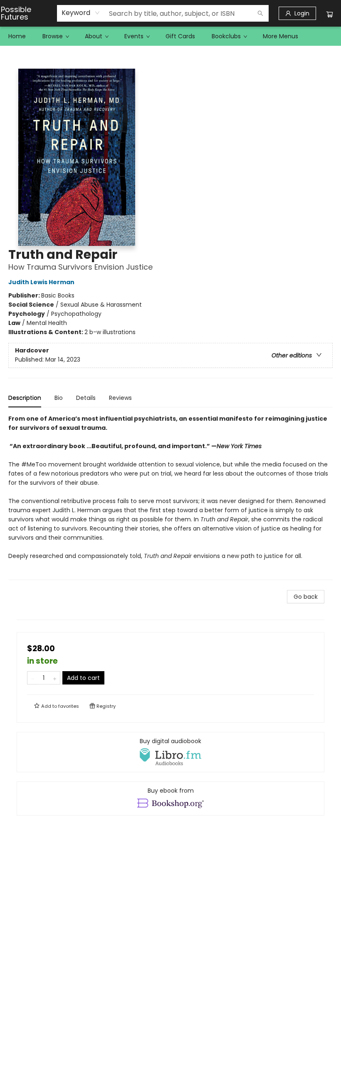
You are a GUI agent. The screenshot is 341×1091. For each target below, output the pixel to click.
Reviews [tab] (120, 398)
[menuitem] (17, 36)
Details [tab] (86, 398)
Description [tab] (24, 398)
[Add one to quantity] (54, 677)
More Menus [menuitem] (280, 36)
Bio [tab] (58, 398)
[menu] (170, 36)
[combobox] (81, 13)
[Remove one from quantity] (32, 677)
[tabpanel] (170, 497)
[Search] (260, 13)
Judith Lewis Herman (41, 282)
